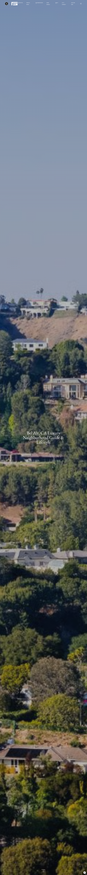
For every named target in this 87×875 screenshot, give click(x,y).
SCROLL (43, 869)
